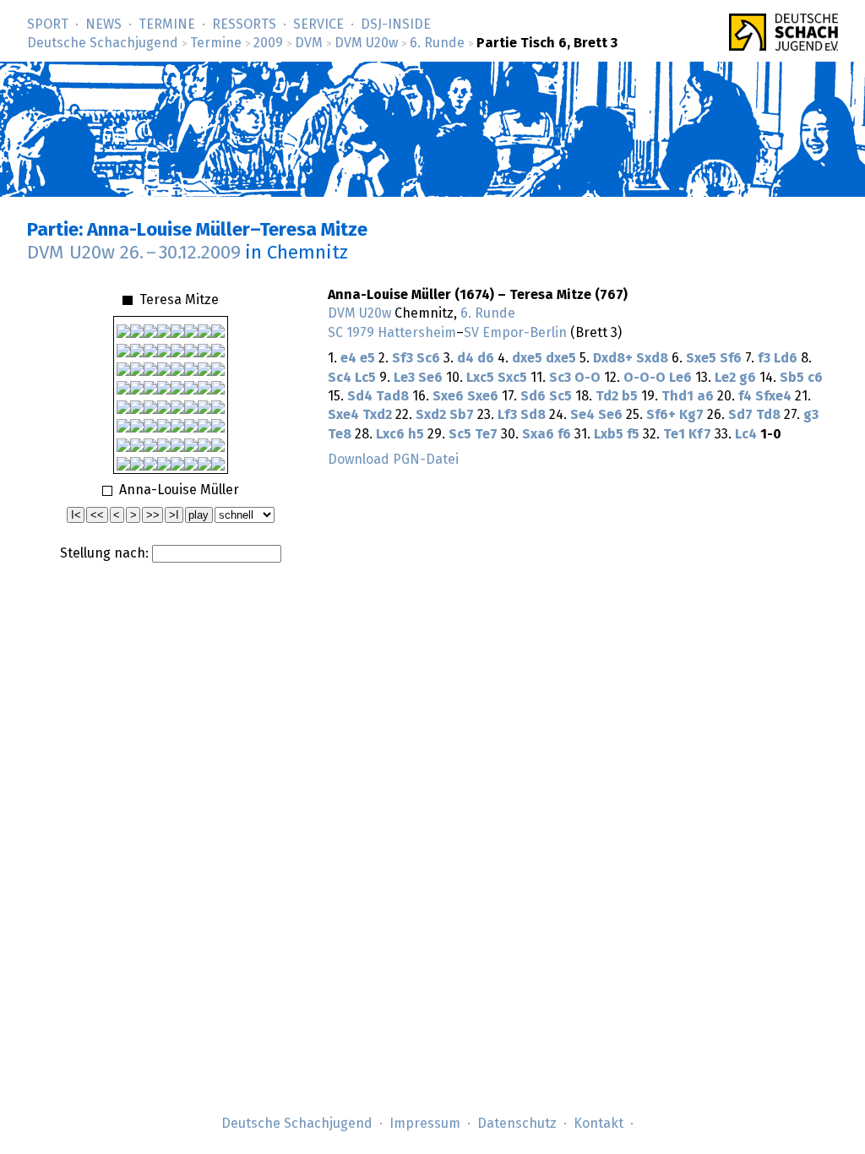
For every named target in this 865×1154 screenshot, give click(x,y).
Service (318, 24)
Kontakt (598, 1123)
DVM (309, 43)
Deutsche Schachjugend (102, 43)
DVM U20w (366, 43)
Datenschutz (517, 1123)
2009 (268, 43)
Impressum (424, 1123)
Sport (47, 24)
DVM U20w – (134, 253)
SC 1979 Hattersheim (392, 333)
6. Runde (437, 43)
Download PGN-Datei (393, 459)
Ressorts (244, 24)
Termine (167, 24)
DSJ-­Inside (396, 24)
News (103, 24)
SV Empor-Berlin (515, 333)
